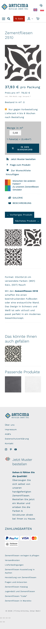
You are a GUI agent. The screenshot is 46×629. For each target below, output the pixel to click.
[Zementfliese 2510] (32, 237)
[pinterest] (11, 449)
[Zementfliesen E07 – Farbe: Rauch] (13, 384)
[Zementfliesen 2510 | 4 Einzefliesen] (13, 257)
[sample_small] (8, 457)
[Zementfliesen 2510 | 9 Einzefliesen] (13, 237)
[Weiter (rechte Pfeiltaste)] (4, 621)
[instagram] (6, 449)
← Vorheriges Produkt (19, 214)
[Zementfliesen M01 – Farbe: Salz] (33, 384)
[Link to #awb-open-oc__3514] (3, 18)
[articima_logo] (15, 4)
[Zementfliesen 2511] (13, 354)
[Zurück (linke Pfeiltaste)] (1, 621)
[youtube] (15, 449)
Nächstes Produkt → (27, 221)
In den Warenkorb (25, 148)
